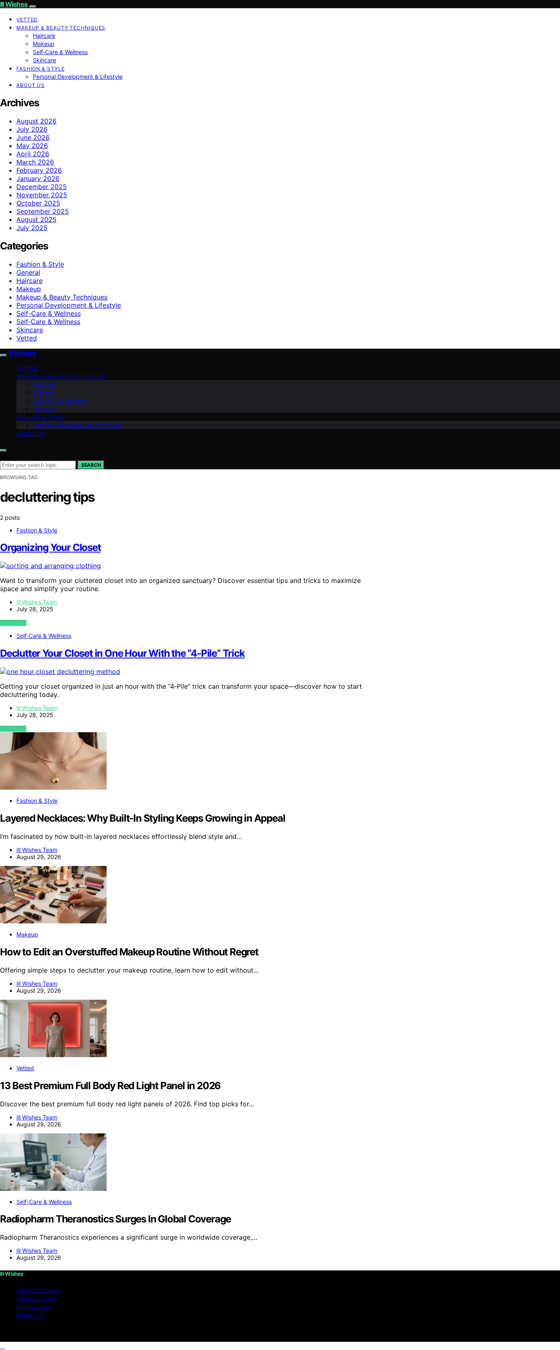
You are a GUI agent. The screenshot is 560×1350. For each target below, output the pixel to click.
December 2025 (41, 187)
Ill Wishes (13, 4)
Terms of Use (36, 1299)
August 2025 (36, 219)
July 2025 (32, 228)
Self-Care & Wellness (48, 313)
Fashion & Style (40, 69)
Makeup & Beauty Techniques (60, 28)
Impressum (33, 1307)
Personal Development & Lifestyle (78, 76)
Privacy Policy (39, 1291)
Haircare (44, 35)
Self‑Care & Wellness (60, 51)
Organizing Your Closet (50, 547)
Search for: (15, 456)
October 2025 (38, 203)
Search (91, 465)
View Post (13, 623)
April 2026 (32, 154)
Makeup (44, 43)
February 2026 (39, 170)
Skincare (44, 60)
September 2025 (42, 211)
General (28, 272)
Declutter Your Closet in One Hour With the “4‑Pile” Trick (122, 653)
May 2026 (32, 146)
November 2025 (41, 195)
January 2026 (37, 178)
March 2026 (35, 162)
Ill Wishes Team (36, 601)
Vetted (27, 19)
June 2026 (33, 137)
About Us (30, 85)
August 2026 (36, 121)
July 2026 (32, 129)
